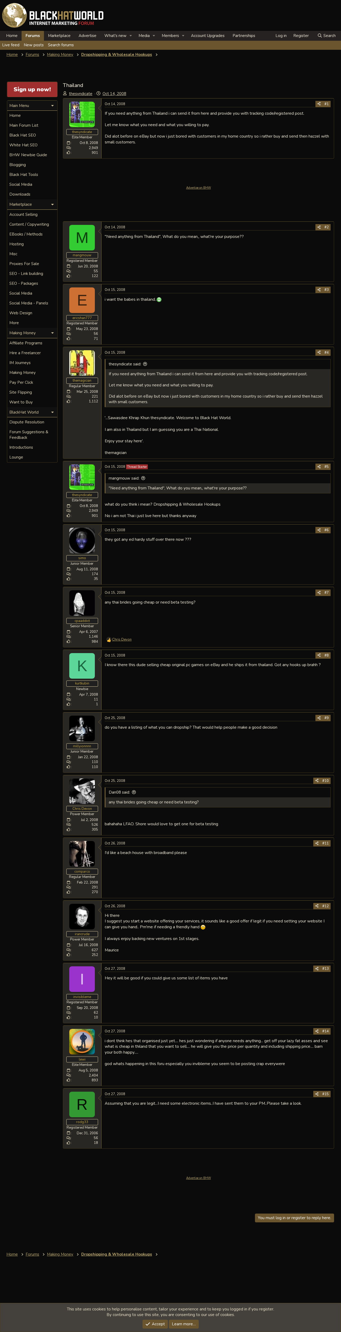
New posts (34, 45)
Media (144, 35)
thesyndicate (80, 93)
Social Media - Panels (28, 303)
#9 (326, 718)
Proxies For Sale (24, 263)
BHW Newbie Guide (28, 155)
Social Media (20, 184)
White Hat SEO (23, 145)
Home (12, 35)
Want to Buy (21, 402)
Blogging (17, 164)
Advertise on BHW (198, 188)
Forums (33, 35)
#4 (326, 352)
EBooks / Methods (26, 234)
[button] (131, 36)
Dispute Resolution (26, 422)
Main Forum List (23, 125)
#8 (326, 655)
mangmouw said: (124, 478)
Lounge (16, 457)
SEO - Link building (26, 273)
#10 (325, 780)
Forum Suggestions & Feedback (28, 434)
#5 (326, 466)
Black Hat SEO (22, 135)
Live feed (10, 45)
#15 (325, 1094)
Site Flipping (20, 392)
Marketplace (59, 35)
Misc (13, 254)
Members (170, 35)
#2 (326, 227)
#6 (326, 530)
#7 (326, 592)
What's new (115, 35)
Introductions (21, 447)
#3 (326, 289)
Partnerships (244, 35)
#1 (326, 104)
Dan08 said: (119, 792)
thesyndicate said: (125, 364)
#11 (325, 843)
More (14, 322)
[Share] (319, 104)
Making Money (22, 372)
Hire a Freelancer (25, 353)
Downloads (19, 194)
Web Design (20, 313)
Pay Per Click (21, 382)
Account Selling (23, 214)
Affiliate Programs (25, 343)
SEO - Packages (23, 283)
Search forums (61, 45)
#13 (325, 968)
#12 (325, 906)
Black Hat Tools (23, 174)
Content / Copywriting (29, 224)
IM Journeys (20, 362)
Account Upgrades (208, 35)
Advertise (87, 35)
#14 (325, 1031)
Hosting (16, 244)
